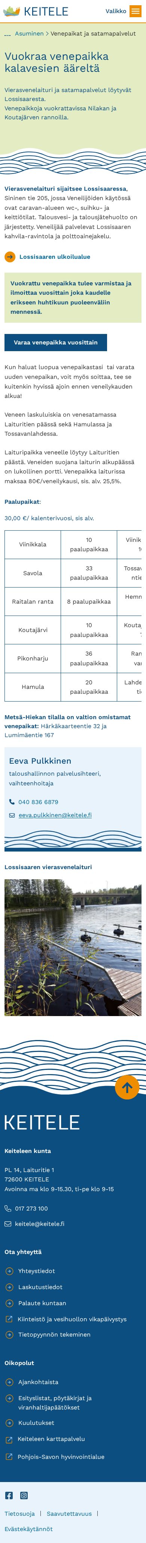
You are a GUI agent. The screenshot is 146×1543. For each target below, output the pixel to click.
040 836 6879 (33, 802)
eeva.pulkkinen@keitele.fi (50, 815)
